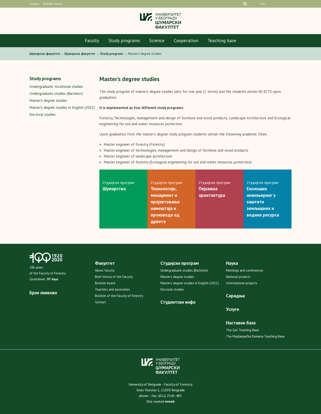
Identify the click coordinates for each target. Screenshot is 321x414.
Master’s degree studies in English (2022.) (189, 283)
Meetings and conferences (244, 270)
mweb (170, 401)
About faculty (105, 270)
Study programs (124, 40)
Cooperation (186, 40)
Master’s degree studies (48, 100)
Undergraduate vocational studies (56, 86)
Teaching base (222, 40)
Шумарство (114, 189)
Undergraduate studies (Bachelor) (56, 93)
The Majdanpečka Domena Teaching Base (255, 336)
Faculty (92, 40)
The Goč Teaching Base (242, 330)
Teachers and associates (112, 289)
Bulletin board (52, 4)
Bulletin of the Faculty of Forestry (119, 296)
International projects (241, 283)
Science (156, 40)
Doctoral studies (42, 114)
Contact (34, 4)
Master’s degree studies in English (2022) (62, 107)
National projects (238, 277)
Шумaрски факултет (45, 54)
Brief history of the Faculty (114, 277)
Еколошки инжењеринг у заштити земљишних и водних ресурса (263, 202)
